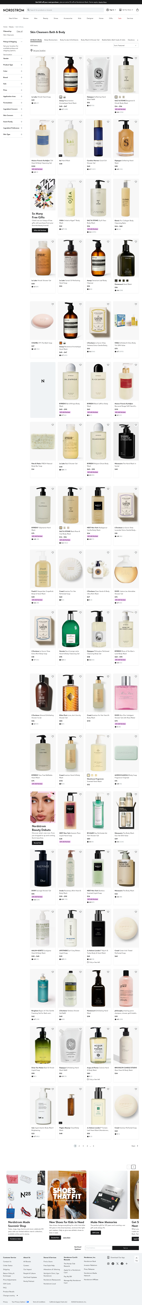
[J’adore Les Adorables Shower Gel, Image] (126, 569)
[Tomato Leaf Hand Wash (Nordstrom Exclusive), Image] (98, 1105)
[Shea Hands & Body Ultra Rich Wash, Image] (98, 569)
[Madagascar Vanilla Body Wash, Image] (98, 505)
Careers (26, 1265)
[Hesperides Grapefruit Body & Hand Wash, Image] (43, 569)
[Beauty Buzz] (43, 807)
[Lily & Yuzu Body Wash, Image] (98, 198)
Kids (79, 18)
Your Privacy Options (18, 1302)
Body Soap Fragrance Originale (126, 776)
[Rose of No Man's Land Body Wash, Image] (126, 629)
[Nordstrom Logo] (13, 10)
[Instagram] (108, 1264)
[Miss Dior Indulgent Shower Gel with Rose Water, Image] (126, 693)
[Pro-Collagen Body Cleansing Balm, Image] (126, 198)
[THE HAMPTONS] (96, 775)
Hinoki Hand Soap (41, 97)
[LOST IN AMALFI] (88, 775)
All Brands (27, 1261)
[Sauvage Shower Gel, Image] (43, 868)
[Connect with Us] (126, 1264)
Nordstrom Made (15, 1239)
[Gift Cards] (108, 1195)
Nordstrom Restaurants (52, 1280)
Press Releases (89, 1269)
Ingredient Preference (11, 128)
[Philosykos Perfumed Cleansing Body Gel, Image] (98, 629)
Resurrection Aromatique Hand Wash (68, 101)
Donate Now (55, 1238)
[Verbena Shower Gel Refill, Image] (70, 988)
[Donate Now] (67, 1195)
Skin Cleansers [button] (8, 35)
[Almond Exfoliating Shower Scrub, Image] (43, 693)
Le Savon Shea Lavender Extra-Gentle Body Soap (125, 530)
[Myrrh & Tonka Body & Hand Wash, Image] (98, 928)
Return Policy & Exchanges (8, 1274)
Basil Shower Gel (68, 463)
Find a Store (48, 1261)
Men (35, 18)
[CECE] (116, 281)
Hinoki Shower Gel (41, 280)
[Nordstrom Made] (25, 1195)
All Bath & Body (36, 40)
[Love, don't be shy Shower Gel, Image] (70, 693)
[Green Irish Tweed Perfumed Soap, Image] (126, 928)
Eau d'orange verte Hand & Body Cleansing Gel (69, 652)
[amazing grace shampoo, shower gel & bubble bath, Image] (126, 988)
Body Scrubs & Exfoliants (69, 40)
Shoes (56, 18)
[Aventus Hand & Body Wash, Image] (70, 753)
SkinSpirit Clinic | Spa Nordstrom (51, 1274)
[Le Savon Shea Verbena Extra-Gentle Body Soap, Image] (98, 320)
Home (101, 18)
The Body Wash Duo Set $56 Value (124, 834)
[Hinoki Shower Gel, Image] (43, 258)
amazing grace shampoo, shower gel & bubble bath (126, 1013)
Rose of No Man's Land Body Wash (125, 652)
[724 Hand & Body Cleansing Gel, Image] (43, 138)
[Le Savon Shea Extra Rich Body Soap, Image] (43, 629)
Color (5, 71)
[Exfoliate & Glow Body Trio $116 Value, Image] (126, 320)
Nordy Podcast (28, 1281)
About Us (26, 1257)
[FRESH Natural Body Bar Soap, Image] (43, 441)
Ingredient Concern (10, 109)
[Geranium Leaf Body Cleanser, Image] (98, 258)
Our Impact (27, 1269)
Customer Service (9, 1257)
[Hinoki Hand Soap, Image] (43, 74)
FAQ (4, 1287)
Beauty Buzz (37, 843)
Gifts (111, 18)
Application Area (9, 96)
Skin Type (6, 134)
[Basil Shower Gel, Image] (70, 441)
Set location (7, 54)
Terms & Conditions (39, 1302)
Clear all (20, 31)
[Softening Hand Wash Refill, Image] (98, 74)
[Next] (137, 40)
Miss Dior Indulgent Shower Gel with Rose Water (125, 716)
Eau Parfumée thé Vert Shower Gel (97, 834)
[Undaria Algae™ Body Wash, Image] (70, 198)
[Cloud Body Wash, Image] (70, 1105)
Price (5, 90)
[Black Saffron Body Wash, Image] (98, 381)
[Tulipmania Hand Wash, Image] (43, 505)
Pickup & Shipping (10, 41)
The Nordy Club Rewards (69, 1264)
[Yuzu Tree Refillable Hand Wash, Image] (43, 753)
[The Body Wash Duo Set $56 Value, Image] (126, 810)
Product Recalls (8, 1291)
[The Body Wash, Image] (126, 868)
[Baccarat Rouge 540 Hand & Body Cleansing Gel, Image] (126, 381)
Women (26, 18)
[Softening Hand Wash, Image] (126, 138)
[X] (117, 1264)
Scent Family (8, 121)
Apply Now (103, 2)
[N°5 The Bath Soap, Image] (43, 320)
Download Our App (118, 1257)
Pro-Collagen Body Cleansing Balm (124, 221)
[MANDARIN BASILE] (124, 281)
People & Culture (29, 1273)
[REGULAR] (116, 97)
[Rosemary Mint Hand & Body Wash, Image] (70, 868)
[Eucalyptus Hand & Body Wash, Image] (43, 928)
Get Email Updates (30, 1277)
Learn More (66, 1238)
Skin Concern (8, 115)
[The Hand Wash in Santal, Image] (126, 441)
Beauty (45, 18)
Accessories (68, 18)
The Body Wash (124, 890)
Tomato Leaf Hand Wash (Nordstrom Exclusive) (97, 1130)
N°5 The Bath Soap (41, 343)
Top (136, 1261)
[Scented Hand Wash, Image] (98, 753)
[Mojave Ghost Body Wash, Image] (98, 441)
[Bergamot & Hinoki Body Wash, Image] (126, 74)
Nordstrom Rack (90, 1261)
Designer (90, 18)
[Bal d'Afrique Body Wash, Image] (70, 381)
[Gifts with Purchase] (43, 194)
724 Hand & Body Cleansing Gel (42, 161)
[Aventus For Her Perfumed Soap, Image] (70, 569)
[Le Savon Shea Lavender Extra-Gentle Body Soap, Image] (126, 505)
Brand (5, 77)
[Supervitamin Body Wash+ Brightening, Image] (43, 1105)
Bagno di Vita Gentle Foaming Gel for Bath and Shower (42, 1013)
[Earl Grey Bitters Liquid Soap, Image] (70, 928)
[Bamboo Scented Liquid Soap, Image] (98, 868)
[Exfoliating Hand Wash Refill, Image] (70, 1045)
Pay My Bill (68, 1276)
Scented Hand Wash (95, 780)
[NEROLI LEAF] (127, 281)
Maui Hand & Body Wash (126, 1068)
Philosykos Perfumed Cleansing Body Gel (98, 652)
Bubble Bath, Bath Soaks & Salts (113, 40)
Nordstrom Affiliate (91, 1279)
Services (130, 18)
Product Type (8, 65)
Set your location (39, 50)
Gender (6, 58)
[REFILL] (120, 97)
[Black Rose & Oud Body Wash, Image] (70, 505)
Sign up (125, 1248)
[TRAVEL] (124, 97)
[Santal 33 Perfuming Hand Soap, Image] (70, 258)
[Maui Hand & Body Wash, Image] (126, 1045)
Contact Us (7, 1261)
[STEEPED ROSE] (120, 281)
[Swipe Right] (133, 1167)
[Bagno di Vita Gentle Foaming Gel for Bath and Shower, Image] (43, 988)
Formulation (7, 102)
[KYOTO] (92, 775)
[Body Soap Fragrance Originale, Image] (126, 753)
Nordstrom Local (50, 1284)
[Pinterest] (113, 1264)
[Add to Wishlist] (53, 58)
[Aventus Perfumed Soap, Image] (126, 1105)
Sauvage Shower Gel (41, 890)
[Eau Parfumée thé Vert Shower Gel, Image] (98, 810)
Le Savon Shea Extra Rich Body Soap (40, 652)
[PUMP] (61, 97)
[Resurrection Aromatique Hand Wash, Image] (70, 74)
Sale (119, 18)
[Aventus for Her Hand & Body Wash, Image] (98, 693)
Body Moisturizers (50, 40)
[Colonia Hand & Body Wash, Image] (98, 1045)
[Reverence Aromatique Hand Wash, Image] (70, 320)
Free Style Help (49, 1265)
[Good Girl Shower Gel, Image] (98, 138)
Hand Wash (64, 160)
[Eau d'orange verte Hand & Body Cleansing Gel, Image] (70, 629)
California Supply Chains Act (58, 1302)
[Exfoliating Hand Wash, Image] (98, 988)
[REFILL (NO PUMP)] (64, 97)
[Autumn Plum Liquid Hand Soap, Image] (70, 810)
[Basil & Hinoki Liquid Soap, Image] (43, 1045)
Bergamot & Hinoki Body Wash (125, 101)
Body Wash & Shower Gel (90, 40)
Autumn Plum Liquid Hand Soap (69, 834)
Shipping (6, 1269)
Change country (9, 1295)
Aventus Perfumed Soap (126, 1128)
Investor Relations (90, 1265)
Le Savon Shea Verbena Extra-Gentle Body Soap (97, 345)
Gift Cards (95, 1233)
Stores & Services (50, 1257)
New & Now (13, 18)
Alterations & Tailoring (52, 1269)
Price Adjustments (9, 1280)
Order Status (7, 1265)
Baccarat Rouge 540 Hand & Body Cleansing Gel (125, 406)
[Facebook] (122, 1264)
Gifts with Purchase (40, 230)
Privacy (5, 1302)
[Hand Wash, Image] (70, 138)
